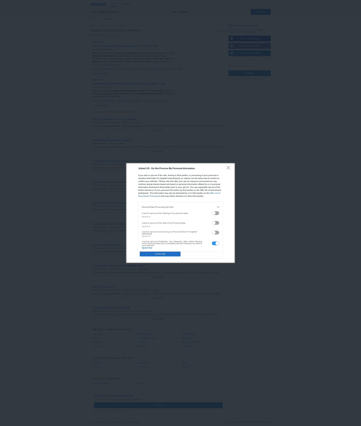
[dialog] (180, 213)
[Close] (229, 168)
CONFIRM (160, 254)
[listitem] (180, 206)
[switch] (215, 213)
